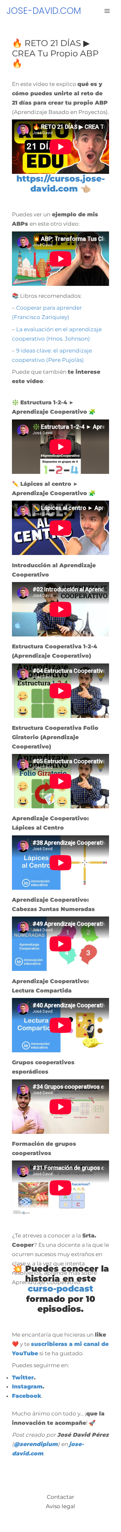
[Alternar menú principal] (107, 11)
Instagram (27, 1386)
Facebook (26, 1396)
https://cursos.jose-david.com (60, 184)
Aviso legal (60, 1506)
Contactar (60, 1497)
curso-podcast (60, 1288)
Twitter (23, 1377)
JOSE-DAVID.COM (43, 11)
